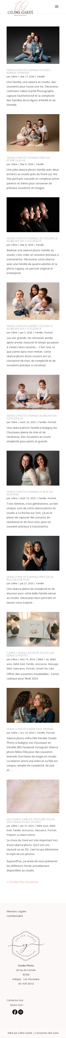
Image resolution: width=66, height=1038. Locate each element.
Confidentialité (15, 915)
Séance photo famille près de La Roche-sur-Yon (30, 578)
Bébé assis (42, 825)
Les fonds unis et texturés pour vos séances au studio (30, 821)
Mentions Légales (16, 911)
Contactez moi (15, 1000)
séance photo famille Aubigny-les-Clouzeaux (32, 417)
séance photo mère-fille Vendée (30, 729)
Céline (14, 76)
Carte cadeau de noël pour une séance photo (30, 654)
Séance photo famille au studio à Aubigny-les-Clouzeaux (32, 240)
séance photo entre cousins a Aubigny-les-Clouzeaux (30, 327)
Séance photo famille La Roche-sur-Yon (30, 493)
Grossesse (41, 664)
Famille (41, 76)
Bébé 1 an (43, 659)
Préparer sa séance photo (21, 834)
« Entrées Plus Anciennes (23, 882)
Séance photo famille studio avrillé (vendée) (28, 71)
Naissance (19, 668)
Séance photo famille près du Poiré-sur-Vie (28, 159)
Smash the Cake (45, 668)
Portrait (48, 332)
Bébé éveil (19, 664)
